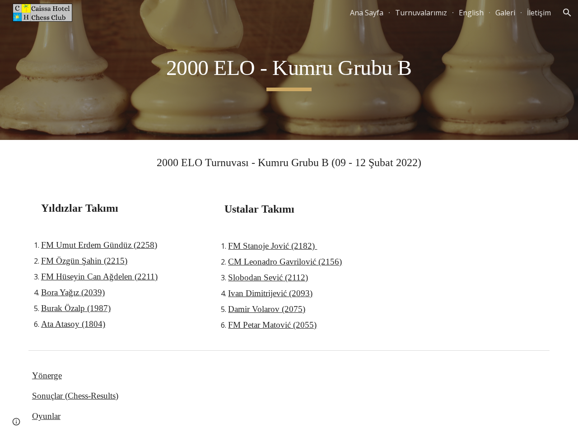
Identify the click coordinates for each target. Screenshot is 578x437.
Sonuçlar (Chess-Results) (75, 395)
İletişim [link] (539, 13)
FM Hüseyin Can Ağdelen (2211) (99, 276)
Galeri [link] (505, 13)
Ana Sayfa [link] (366, 13)
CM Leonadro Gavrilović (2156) (285, 261)
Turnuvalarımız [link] (421, 13)
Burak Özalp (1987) (76, 308)
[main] (289, 70)
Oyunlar (46, 416)
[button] (567, 12)
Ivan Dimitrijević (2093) (270, 293)
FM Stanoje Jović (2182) (272, 246)
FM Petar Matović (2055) (272, 325)
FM (48, 260)
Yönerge (47, 375)
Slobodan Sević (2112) (268, 277)
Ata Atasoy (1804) (73, 324)
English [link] (471, 13)
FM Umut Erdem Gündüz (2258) (99, 245)
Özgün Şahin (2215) (91, 260)
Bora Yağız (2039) (73, 292)
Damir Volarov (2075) (266, 309)
